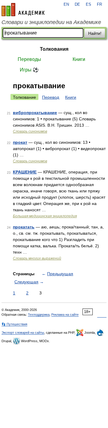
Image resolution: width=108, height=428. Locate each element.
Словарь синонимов (30, 131)
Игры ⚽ (29, 69)
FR (99, 4)
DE (77, 4)
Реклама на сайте (65, 314)
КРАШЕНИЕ (25, 172)
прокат (20, 142)
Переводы (29, 59)
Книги (79, 59)
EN (66, 4)
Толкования (54, 49)
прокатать (23, 227)
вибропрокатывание (35, 112)
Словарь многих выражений (37, 258)
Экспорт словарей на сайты (23, 332)
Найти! (94, 33)
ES (88, 4)
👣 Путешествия (14, 324)
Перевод (50, 97)
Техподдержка (39, 314)
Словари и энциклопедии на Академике (51, 22)
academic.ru (23, 9)
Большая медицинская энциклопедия (45, 216)
